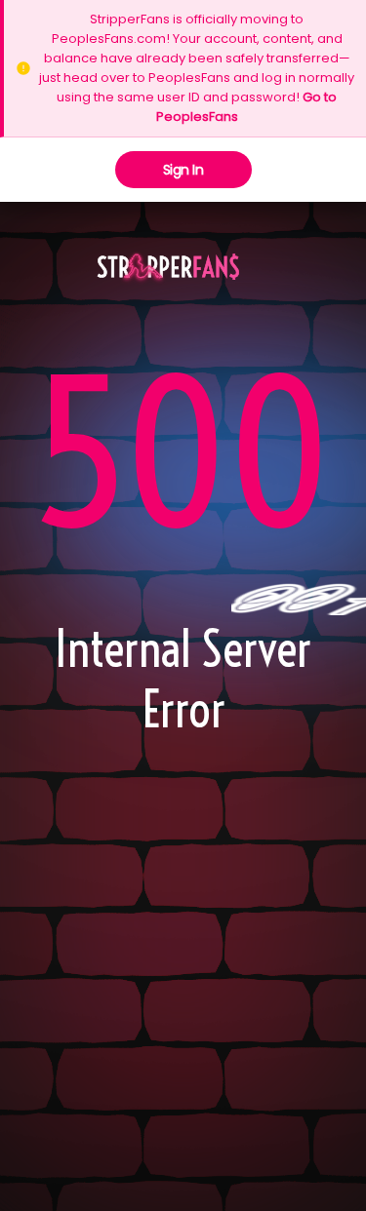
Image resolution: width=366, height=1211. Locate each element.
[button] (168, 268)
